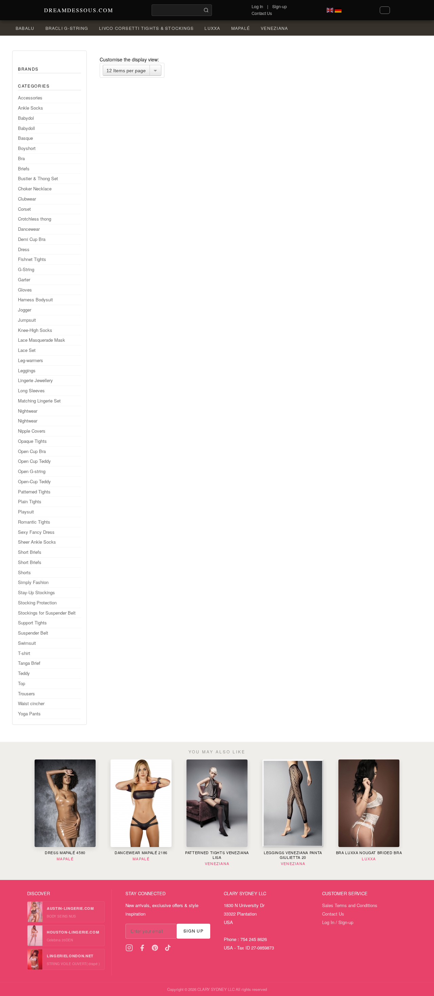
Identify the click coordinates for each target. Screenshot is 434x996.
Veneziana (274, 28)
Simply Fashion (33, 582)
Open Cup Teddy (34, 461)
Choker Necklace (35, 188)
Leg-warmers (30, 360)
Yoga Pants (29, 713)
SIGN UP (193, 931)
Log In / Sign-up (337, 922)
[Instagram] (129, 948)
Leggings (27, 370)
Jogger (24, 309)
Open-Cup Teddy (34, 481)
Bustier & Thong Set (38, 178)
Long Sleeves (31, 390)
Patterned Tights (34, 491)
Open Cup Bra (32, 451)
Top (21, 683)
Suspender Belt (33, 632)
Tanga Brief (29, 663)
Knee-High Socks (35, 330)
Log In (257, 6)
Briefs (23, 168)
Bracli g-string (66, 28)
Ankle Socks (30, 108)
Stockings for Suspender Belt (47, 612)
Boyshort (27, 148)
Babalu (25, 28)
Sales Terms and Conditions (349, 905)
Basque (25, 138)
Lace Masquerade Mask (41, 340)
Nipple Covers (31, 431)
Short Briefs (29, 552)
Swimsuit (27, 643)
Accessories (30, 97)
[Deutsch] (338, 10)
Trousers (26, 693)
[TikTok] (168, 948)
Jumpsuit (27, 320)
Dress (23, 249)
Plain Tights (29, 501)
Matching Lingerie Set (39, 400)
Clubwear (27, 198)
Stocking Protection (37, 602)
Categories (34, 86)
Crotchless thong (34, 218)
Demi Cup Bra (31, 239)
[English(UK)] (330, 10)
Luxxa (212, 28)
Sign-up (279, 6)
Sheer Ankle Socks (37, 542)
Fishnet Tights (32, 259)
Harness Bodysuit (35, 299)
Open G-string (31, 471)
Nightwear (27, 411)
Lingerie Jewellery (35, 380)
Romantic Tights (34, 522)
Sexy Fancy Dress (36, 532)
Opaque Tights (32, 441)
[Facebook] (142, 948)
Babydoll (26, 128)
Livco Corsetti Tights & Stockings (146, 28)
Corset (24, 209)
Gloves (25, 289)
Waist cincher (31, 703)
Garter (24, 279)
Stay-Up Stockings (36, 592)
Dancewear (29, 229)
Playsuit (26, 511)
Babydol (26, 118)
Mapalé (240, 28)
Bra (21, 158)
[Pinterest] (155, 948)
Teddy (24, 673)
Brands (28, 69)
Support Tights (32, 622)
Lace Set (27, 350)
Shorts (24, 572)
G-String (26, 269)
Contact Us (262, 13)
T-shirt (24, 653)
